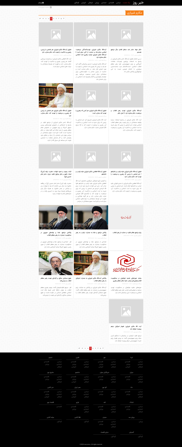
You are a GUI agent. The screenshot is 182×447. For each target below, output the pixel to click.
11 (45, 18)
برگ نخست (126, 3)
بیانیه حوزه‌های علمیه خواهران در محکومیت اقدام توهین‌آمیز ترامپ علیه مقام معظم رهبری (126, 279)
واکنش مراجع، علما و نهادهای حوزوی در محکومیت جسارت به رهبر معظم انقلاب (56, 233)
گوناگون (76, 3)
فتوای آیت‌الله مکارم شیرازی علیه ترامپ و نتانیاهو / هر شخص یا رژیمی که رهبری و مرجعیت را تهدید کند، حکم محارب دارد (126, 174)
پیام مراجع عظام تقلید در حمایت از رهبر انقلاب (127, 232)
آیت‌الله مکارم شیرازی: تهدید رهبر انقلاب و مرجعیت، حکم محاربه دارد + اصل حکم (126, 111)
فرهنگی (90, 3)
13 (40, 18)
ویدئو (40, 3)
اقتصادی (111, 3)
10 (48, 18)
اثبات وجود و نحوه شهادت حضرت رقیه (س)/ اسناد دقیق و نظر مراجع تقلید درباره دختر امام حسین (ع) (56, 174)
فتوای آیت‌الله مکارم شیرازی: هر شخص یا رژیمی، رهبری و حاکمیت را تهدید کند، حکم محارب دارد (56, 51)
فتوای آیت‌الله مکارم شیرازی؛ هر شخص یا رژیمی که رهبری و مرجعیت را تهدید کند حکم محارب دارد (56, 113)
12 (43, 18)
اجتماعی (103, 3)
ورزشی (97, 3)
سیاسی (118, 3)
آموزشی (83, 3)
